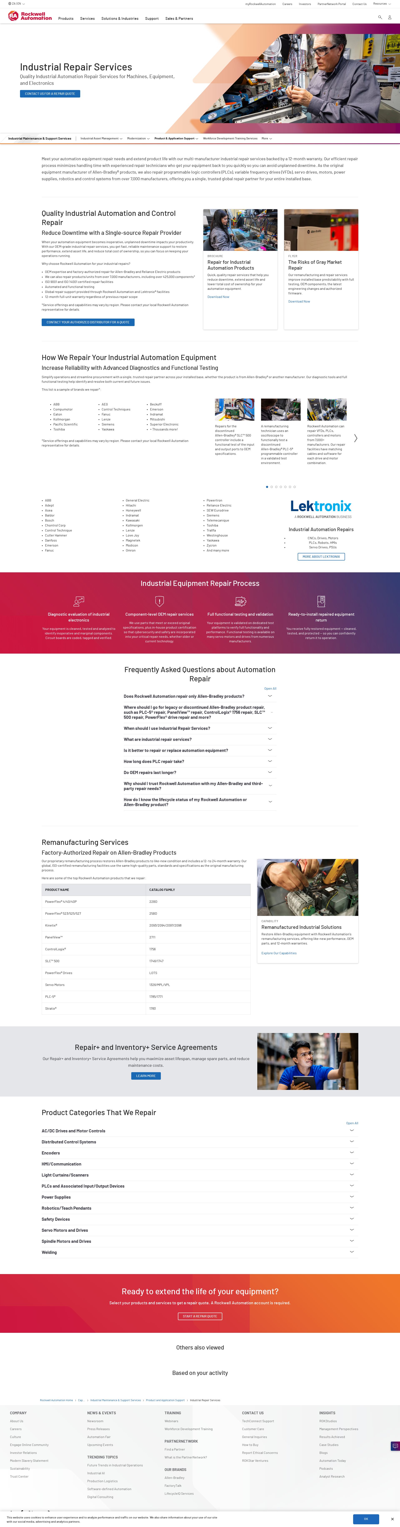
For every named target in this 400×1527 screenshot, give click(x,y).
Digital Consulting (100, 1497)
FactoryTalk (173, 1485)
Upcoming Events (100, 1445)
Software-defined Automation (109, 1489)
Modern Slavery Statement (29, 1460)
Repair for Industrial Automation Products (233, 211)
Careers (16, 1429)
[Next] (355, 438)
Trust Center (19, 1476)
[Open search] (380, 17)
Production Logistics (102, 1481)
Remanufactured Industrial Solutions (284, 861)
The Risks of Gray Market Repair (307, 211)
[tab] (267, 487)
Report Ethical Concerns (260, 1452)
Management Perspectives (338, 1429)
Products (66, 19)
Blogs (323, 1452)
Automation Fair (99, 1437)
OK (366, 1519)
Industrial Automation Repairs (306, 497)
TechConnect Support (258, 1421)
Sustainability (20, 1468)
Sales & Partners (179, 19)
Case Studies (329, 1445)
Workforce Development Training (189, 1429)
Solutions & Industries (120, 19)
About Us (16, 1421)
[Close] (393, 1519)
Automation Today (332, 1460)
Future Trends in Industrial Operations (115, 1465)
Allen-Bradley (174, 1477)
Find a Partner (175, 1449)
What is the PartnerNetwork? (186, 1457)
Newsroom (95, 1421)
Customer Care (253, 1429)
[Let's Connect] (395, 1446)
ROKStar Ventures (255, 1460)
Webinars (171, 1421)
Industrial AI (96, 1473)
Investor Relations (23, 1452)
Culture (15, 1437)
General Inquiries (254, 1437)
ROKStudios (328, 1421)
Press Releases (98, 1429)
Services (87, 19)
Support (152, 19)
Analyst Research (332, 1476)
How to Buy (250, 1445)
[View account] (390, 17)
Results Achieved (332, 1437)
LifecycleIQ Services (179, 1493)
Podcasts (326, 1468)
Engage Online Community (29, 1445)
